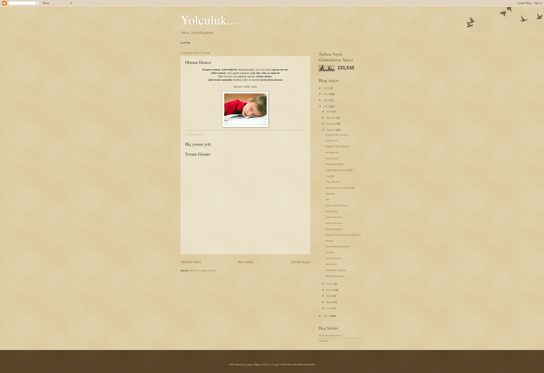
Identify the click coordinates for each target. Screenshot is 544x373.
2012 (326, 106)
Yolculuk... (209, 19)
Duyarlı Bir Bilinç (335, 164)
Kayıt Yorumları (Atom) (203, 270)
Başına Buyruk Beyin (337, 205)
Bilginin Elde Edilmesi (338, 146)
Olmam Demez (334, 229)
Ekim (329, 111)
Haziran (331, 130)
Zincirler (330, 252)
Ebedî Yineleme (335, 276)
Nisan (330, 290)
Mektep (330, 193)
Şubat (330, 302)
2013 (326, 100)
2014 (326, 94)
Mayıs (330, 284)
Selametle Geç (334, 223)
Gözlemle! (332, 264)
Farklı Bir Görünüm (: (331, 335)
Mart (329, 296)
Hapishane (332, 158)
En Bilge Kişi (332, 152)
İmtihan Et (331, 140)
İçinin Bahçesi (334, 217)
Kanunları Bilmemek (337, 246)
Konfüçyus (332, 211)
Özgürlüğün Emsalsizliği (339, 170)
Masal (329, 241)
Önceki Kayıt (300, 262)
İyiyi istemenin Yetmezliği (340, 187)
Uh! (328, 199)
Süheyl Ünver (333, 258)
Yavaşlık (330, 176)
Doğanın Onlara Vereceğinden (343, 235)
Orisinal (323, 341)
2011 (326, 316)
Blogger (275, 364)
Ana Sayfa (246, 262)
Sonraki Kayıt (191, 262)
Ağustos (331, 117)
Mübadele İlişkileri (336, 270)
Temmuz (331, 123)
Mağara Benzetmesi (337, 134)
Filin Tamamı (333, 182)
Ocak (329, 308)
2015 (326, 88)
